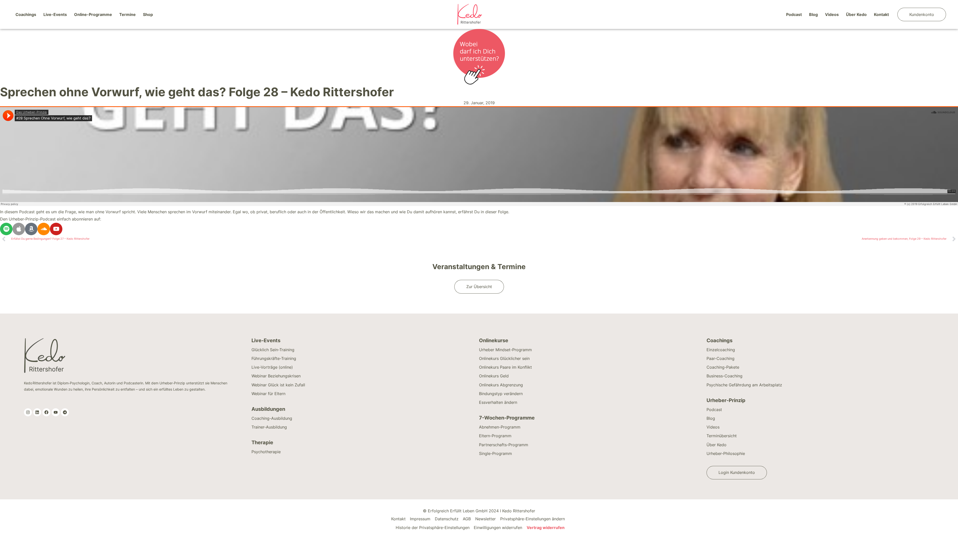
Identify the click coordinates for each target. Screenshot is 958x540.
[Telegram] (65, 412)
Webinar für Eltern (268, 393)
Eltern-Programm (495, 435)
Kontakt (881, 14)
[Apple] (18, 229)
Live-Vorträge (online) (272, 367)
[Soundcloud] (43, 229)
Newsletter (485, 518)
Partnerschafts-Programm (503, 444)
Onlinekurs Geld (494, 375)
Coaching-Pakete (723, 367)
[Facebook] (46, 412)
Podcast (794, 14)
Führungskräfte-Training (273, 358)
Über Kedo (856, 14)
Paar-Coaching (720, 358)
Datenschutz (447, 518)
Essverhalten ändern (498, 402)
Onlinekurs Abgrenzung (501, 384)
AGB (467, 518)
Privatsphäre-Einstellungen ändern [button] (532, 518)
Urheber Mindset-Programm (505, 349)
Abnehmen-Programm (499, 427)
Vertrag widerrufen (546, 527)
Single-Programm (495, 453)
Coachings (25, 14)
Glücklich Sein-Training (272, 349)
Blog (813, 14)
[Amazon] (31, 229)
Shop (148, 14)
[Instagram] (28, 412)
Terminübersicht (722, 435)
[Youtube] (56, 229)
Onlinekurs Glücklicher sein (504, 358)
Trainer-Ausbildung (269, 427)
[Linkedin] (37, 412)
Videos (832, 14)
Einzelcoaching (721, 349)
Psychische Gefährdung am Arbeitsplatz (744, 384)
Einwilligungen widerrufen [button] (498, 527)
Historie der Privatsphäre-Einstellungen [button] (433, 527)
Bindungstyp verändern (501, 393)
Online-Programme (93, 14)
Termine (127, 14)
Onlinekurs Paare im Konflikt (505, 367)
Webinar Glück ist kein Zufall (278, 384)
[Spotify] (6, 229)
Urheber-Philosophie (726, 453)
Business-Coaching (724, 375)
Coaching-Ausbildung (271, 418)
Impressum (420, 518)
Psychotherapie (266, 451)
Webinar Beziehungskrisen (276, 375)
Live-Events (55, 14)
